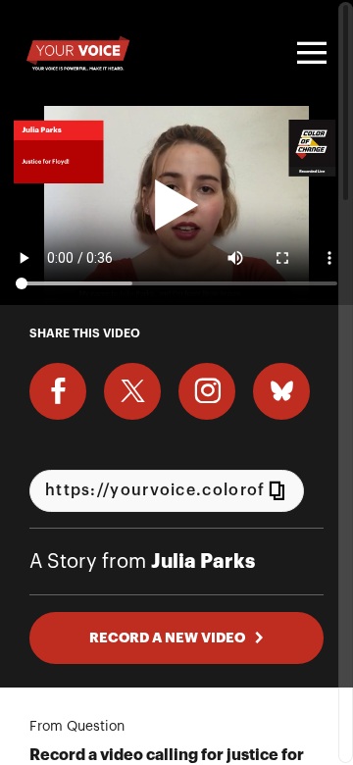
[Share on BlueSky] (281, 391)
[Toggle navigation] (308, 53)
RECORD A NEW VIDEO (167, 637)
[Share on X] (132, 391)
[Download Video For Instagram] (206, 391)
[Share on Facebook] (57, 391)
